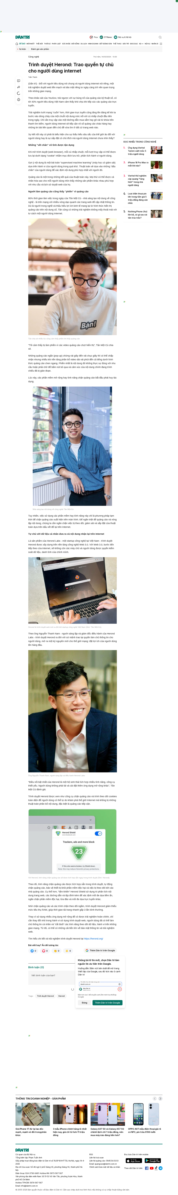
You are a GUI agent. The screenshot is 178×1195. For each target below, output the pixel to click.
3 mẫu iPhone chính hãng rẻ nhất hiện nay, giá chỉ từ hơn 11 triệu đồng (70, 1132)
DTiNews (108, 37)
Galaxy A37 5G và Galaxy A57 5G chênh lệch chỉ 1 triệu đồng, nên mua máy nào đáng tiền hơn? (107, 1132)
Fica (96, 37)
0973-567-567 (56, 1173)
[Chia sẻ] (19, 87)
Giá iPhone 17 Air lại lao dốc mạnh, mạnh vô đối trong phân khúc (31, 1132)
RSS (91, 1154)
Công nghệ (33, 56)
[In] (19, 99)
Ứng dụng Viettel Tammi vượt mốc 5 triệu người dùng (137, 150)
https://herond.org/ (94, 938)
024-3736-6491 (32, 1173)
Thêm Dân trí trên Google (102, 950)
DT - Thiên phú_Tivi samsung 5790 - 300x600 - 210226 (143, 60)
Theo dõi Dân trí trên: (133, 1168)
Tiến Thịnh (32, 77)
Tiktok (156, 1168)
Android (153, 1160)
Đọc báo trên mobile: (136, 1154)
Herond (61, 996)
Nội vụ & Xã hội (124, 37)
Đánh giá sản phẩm (40, 49)
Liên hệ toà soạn (96, 1157)
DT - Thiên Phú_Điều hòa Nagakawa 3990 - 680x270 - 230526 (72, 1003)
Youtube (152, 1168)
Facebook (147, 1168)
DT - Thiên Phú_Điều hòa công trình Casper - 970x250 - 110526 (89, 1057)
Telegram (160, 1168)
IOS (134, 1160)
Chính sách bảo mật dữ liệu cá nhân (104, 1167)
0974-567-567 (36, 1183)
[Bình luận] (19, 81)
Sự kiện (22, 49)
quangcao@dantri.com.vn (106, 1164)
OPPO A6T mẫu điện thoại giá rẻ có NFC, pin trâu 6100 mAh (144, 1130)
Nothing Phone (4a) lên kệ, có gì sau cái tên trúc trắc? (137, 214)
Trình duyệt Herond (45, 996)
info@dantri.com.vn (29, 1186)
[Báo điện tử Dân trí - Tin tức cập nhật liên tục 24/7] (23, 37)
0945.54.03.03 (112, 1161)
